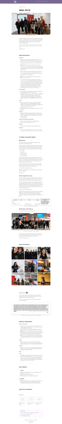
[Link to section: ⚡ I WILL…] (18, 370)
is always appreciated (26, 415)
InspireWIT (30, 380)
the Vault (37, 412)
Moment (26, 331)
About (37, 1)
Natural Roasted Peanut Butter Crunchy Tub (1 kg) (34, 330)
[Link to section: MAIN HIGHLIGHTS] (18, 55)
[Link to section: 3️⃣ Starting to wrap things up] (18, 208)
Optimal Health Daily (25, 347)
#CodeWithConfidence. (26, 77)
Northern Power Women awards (25, 72)
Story (40, 1)
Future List (40, 73)
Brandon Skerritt (24, 129)
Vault (47, 1)
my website (33, 122)
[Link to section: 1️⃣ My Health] (18, 140)
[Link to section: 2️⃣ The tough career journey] (18, 175)
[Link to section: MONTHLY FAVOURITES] (18, 321)
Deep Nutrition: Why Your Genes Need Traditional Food (30, 341)
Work (42, 1)
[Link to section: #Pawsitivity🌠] (18, 292)
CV (44, 1)
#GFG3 (20, 147)
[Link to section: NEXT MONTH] (18, 366)
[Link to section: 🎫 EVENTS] (18, 378)
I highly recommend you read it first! (28, 360)
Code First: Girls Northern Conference (33, 93)
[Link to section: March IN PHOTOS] (18, 244)
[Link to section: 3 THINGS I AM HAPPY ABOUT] (18, 137)
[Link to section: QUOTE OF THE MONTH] (18, 389)
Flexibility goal (22, 105)
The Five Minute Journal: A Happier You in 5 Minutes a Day (31, 325)
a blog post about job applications (34, 129)
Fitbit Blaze (32, 337)
